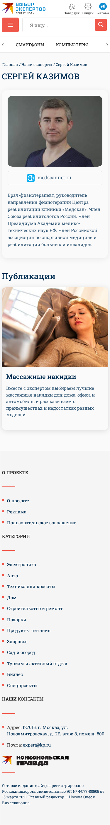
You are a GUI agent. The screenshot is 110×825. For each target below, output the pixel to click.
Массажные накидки (41, 376)
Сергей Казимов (71, 64)
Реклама (16, 512)
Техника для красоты (31, 586)
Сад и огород (21, 652)
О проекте (18, 500)
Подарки (16, 619)
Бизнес (15, 674)
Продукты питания (29, 630)
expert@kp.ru (37, 745)
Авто (12, 575)
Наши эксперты (36, 64)
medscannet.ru (54, 177)
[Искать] (101, 25)
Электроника (21, 564)
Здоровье (17, 641)
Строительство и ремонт (35, 608)
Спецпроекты (22, 685)
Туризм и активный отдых (37, 663)
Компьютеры (72, 44)
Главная (10, 64)
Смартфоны (30, 44)
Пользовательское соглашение (41, 522)
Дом (12, 597)
